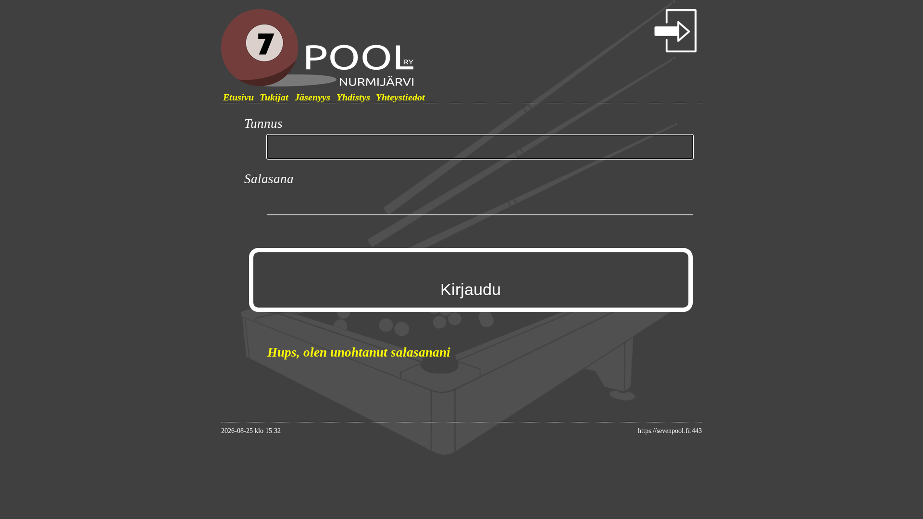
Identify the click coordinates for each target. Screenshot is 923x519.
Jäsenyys (312, 97)
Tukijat (274, 97)
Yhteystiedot (400, 97)
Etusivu (238, 97)
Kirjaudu (470, 289)
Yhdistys (353, 97)
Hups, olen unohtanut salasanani (358, 352)
